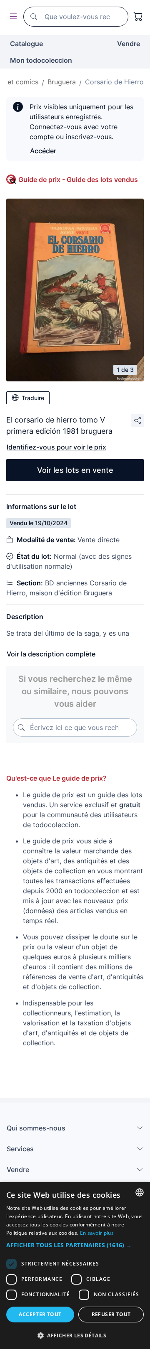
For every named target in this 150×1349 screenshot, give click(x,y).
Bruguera (62, 82)
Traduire (33, 397)
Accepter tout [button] (40, 1314)
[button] (75, 1245)
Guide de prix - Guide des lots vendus (78, 179)
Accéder (43, 151)
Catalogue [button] (26, 43)
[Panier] (138, 16)
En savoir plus (97, 1232)
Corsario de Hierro (114, 82)
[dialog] (75, 1265)
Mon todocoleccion (41, 60)
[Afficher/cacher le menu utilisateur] (11, 17)
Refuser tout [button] (111, 1314)
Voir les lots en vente (75, 470)
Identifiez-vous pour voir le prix (56, 447)
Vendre (128, 43)
